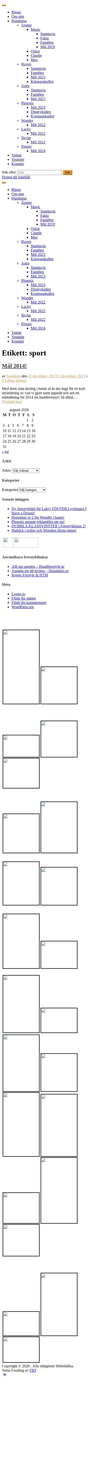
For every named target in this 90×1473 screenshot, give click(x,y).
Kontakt (18, 164)
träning (21, 380)
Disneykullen (41, 112)
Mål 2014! (14, 366)
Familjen (47, 42)
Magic (35, 29)
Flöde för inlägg (24, 598)
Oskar (35, 51)
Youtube (18, 159)
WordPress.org (23, 607)
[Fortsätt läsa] (12, 402)
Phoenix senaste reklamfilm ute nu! (38, 522)
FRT (33, 1370)
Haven (26, 64)
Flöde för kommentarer (29, 603)
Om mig (18, 16)
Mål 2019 (47, 47)
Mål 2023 (38, 77)
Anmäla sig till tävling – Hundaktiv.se (40, 571)
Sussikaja (13, 376)
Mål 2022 (38, 125)
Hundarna (19, 21)
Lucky (26, 129)
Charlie (36, 55)
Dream (26, 146)
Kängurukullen (42, 81)
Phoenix (27, 103)
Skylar (26, 138)
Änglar (26, 25)
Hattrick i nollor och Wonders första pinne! (44, 530)
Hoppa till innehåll (16, 177)
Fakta (44, 38)
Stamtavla (47, 34)
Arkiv (6, 470)
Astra (25, 86)
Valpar (16, 155)
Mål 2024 (38, 151)
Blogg (16, 12)
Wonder (27, 120)
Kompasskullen (42, 116)
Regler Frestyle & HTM (30, 575)
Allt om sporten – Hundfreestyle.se (38, 566)
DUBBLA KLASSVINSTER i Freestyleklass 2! (49, 526)
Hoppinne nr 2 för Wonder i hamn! (38, 517)
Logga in (18, 594)
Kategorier (10, 490)
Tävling (8, 380)
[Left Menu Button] (4, 1375)
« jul (5, 452)
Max (34, 60)
